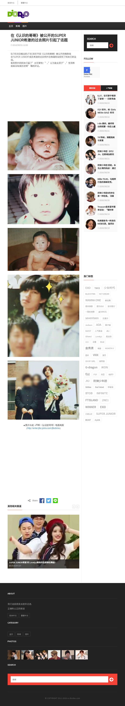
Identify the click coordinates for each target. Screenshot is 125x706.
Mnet (102, 342)
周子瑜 (108, 325)
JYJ (87, 381)
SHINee (88, 387)
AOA (98, 325)
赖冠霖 (108, 300)
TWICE (97, 288)
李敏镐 (110, 387)
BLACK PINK (90, 294)
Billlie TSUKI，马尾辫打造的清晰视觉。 (107, 180)
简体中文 (11, 3)
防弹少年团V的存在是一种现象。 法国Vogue (106, 195)
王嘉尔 (105, 318)
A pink (97, 420)
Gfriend (88, 336)
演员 (104, 355)
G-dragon (91, 367)
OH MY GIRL (90, 361)
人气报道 (109, 88)
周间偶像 (89, 306)
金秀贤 (89, 348)
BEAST (88, 420)
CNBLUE (88, 414)
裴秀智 (102, 361)
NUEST (88, 331)
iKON (104, 367)
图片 (25, 25)
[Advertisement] (81, 12)
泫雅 (94, 342)
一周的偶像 (90, 311)
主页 (11, 25)
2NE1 (105, 400)
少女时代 (109, 288)
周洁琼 (108, 336)
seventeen (92, 318)
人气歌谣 (98, 331)
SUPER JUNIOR (106, 413)
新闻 (18, 25)
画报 (99, 348)
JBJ (107, 331)
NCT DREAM (104, 294)
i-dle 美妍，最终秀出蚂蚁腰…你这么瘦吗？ (106, 126)
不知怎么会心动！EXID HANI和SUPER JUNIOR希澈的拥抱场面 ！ (37, 562)
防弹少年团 (100, 381)
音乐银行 (111, 306)
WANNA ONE (93, 300)
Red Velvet (99, 387)
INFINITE (102, 393)
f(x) (87, 374)
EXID (103, 407)
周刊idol (100, 306)
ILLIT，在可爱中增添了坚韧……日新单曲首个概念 (107, 98)
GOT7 (111, 374)
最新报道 (92, 88)
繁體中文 (24, 3)
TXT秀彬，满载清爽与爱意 (106, 139)
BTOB (89, 393)
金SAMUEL (102, 311)
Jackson (88, 325)
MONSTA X (109, 348)
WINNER (90, 407)
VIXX (95, 355)
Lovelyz (99, 336)
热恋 (103, 374)
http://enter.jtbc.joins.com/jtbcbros (43, 428)
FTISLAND (91, 400)
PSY (95, 374)
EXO (88, 288)
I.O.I (87, 342)
